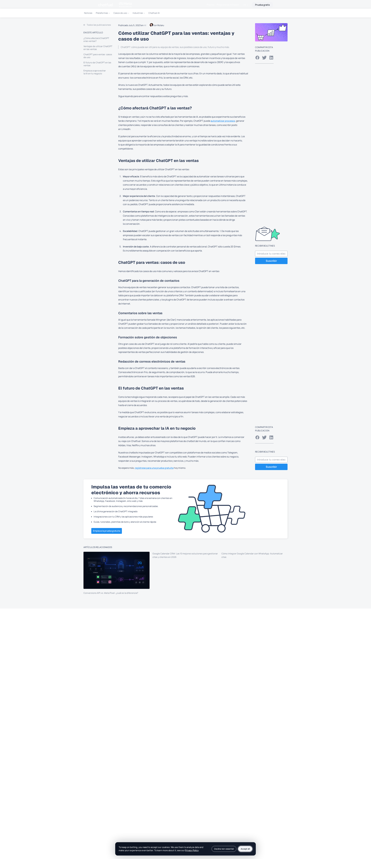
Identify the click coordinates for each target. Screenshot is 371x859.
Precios (210, 4)
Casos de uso (120, 12)
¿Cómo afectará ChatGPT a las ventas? (96, 40)
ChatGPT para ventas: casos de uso (97, 56)
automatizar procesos (223, 120)
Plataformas (102, 12)
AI (145, 25)
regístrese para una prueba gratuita (154, 467)
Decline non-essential (224, 848)
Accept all (245, 848)
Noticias (88, 12)
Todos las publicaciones (99, 24)
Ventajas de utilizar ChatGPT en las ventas (97, 48)
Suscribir (271, 260)
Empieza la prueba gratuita (106, 530)
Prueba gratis (262, 4)
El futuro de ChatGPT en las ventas (97, 64)
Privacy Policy (192, 850)
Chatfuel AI (154, 12)
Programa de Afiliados (228, 4)
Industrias (138, 12)
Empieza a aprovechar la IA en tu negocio (94, 72)
